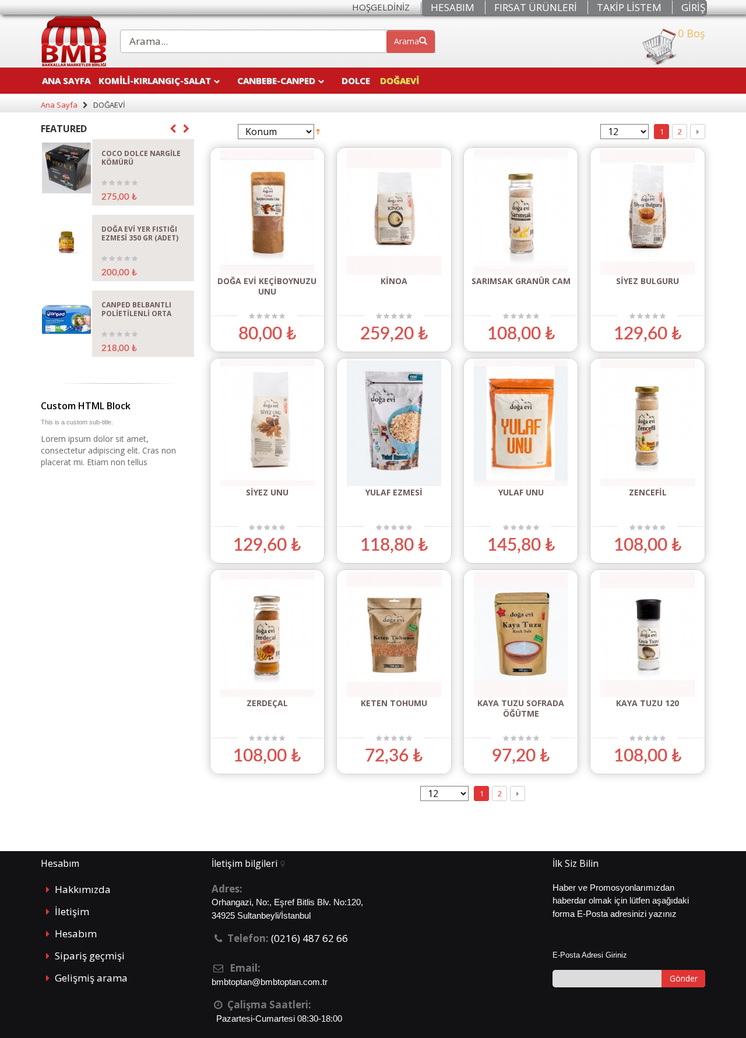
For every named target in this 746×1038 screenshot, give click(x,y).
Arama (406, 41)
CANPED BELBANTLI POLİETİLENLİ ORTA (136, 309)
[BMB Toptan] (73, 41)
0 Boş (691, 34)
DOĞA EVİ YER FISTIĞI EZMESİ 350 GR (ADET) (139, 233)
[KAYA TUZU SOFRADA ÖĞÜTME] (521, 634)
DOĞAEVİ (399, 80)
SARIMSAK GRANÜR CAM (521, 280)
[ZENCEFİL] (647, 423)
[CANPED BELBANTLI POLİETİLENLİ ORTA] (66, 319)
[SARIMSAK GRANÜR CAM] (521, 212)
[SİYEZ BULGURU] (647, 212)
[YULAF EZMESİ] (394, 423)
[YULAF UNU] (521, 423)
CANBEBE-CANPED (276, 80)
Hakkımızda (83, 889)
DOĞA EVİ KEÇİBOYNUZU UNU (266, 286)
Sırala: (221, 132)
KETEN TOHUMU (394, 702)
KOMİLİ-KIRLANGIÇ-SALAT (154, 80)
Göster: (582, 132)
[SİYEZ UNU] (267, 423)
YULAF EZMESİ (394, 492)
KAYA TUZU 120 (647, 702)
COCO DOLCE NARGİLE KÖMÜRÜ (141, 157)
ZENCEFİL (648, 492)
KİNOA (394, 280)
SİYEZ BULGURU (647, 280)
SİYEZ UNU (267, 492)
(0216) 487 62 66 (309, 938)
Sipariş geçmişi (90, 955)
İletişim (72, 911)
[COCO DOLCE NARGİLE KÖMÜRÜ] (66, 168)
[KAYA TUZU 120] (647, 634)
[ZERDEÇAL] (267, 634)
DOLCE (356, 80)
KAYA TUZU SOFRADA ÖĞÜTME (520, 708)
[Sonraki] (697, 131)
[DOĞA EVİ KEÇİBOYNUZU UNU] (267, 212)
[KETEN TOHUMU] (394, 634)
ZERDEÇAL (267, 702)
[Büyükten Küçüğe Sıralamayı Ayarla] (318, 131)
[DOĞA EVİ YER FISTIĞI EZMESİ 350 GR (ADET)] (66, 243)
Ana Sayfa (66, 80)
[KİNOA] (394, 212)
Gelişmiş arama (91, 977)
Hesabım (76, 933)
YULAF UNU (521, 492)
